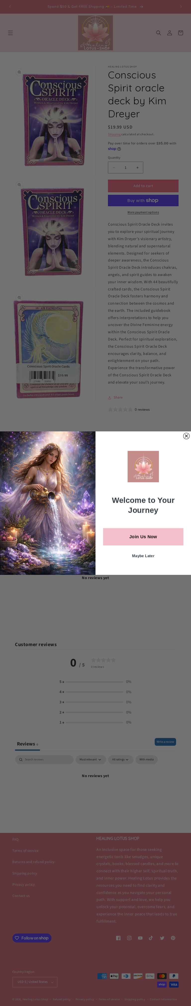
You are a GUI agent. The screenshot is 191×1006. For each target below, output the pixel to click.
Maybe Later (143, 556)
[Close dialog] (186, 436)
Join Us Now (143, 536)
